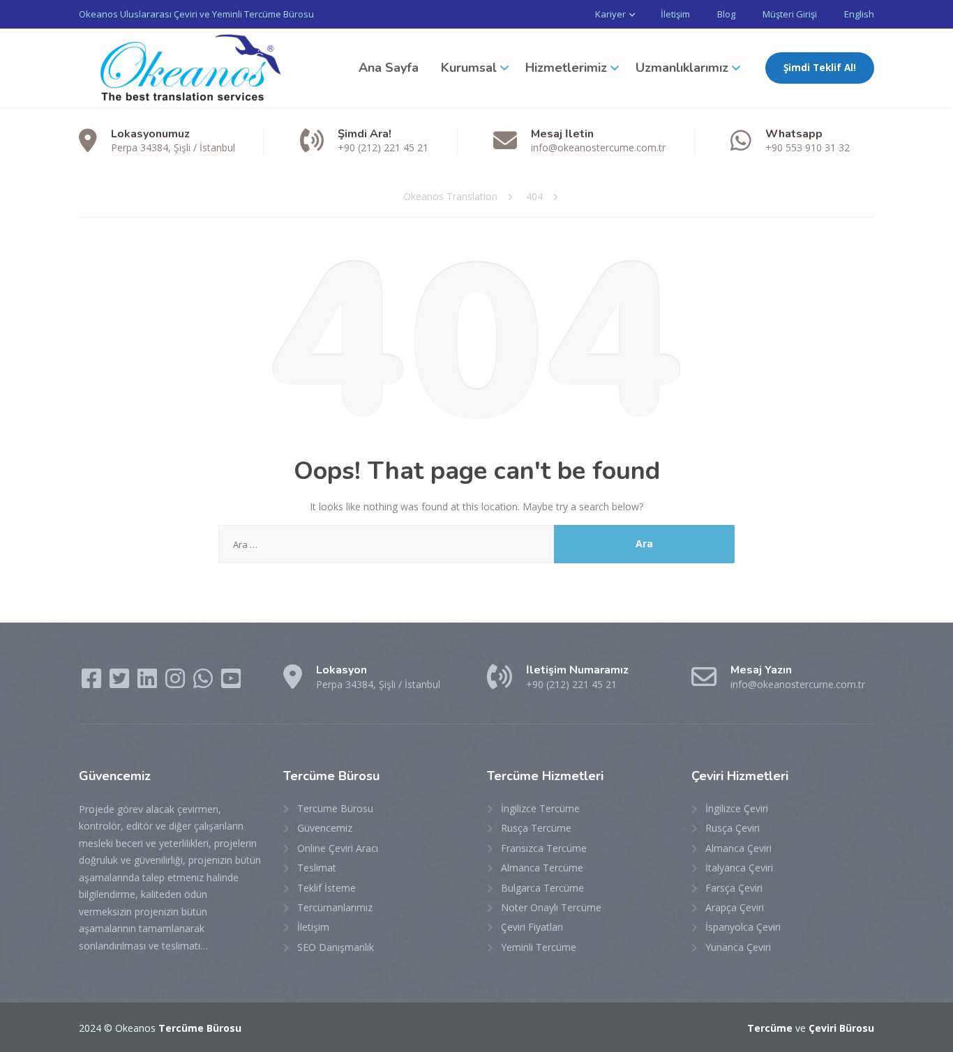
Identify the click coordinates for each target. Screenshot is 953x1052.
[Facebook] (93, 682)
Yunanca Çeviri (738, 947)
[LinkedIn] (148, 682)
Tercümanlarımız (335, 907)
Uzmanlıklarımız (682, 67)
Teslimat (316, 867)
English (859, 14)
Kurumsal (469, 67)
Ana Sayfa (389, 67)
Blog (726, 14)
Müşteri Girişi (790, 14)
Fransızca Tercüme (544, 848)
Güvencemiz (324, 827)
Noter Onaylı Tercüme (551, 907)
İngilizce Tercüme (540, 808)
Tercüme (770, 1028)
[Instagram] (176, 682)
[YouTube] (231, 682)
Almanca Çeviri (738, 848)
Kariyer (610, 14)
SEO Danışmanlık (335, 947)
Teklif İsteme (326, 887)
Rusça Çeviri (732, 827)
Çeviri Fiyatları (532, 926)
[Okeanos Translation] (183, 68)
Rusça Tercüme (536, 827)
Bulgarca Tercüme (542, 887)
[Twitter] (121, 682)
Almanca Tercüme (542, 867)
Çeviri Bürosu (841, 1028)
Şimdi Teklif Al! (819, 67)
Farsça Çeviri (734, 887)
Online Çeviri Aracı (337, 848)
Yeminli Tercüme (538, 947)
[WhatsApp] (204, 682)
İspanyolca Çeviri (743, 926)
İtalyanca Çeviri (739, 867)
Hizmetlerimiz (566, 67)
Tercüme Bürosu (335, 808)
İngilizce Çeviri (736, 808)
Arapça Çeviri (734, 907)
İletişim (675, 14)
